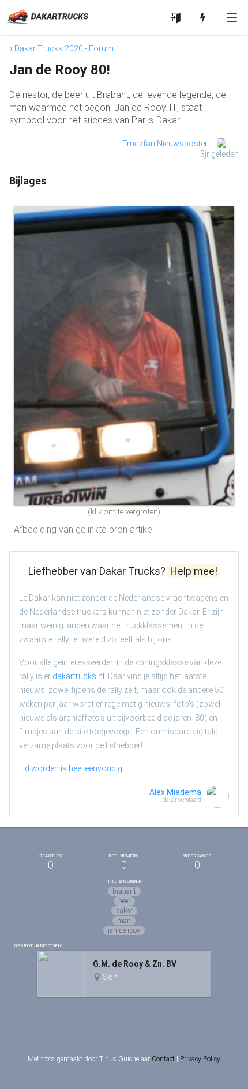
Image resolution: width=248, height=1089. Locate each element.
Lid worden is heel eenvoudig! (71, 768)
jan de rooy (124, 930)
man (124, 921)
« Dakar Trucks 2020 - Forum (61, 48)
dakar (124, 911)
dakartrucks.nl (78, 676)
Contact (163, 1059)
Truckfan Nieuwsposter (165, 143)
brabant (124, 891)
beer (124, 901)
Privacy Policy (200, 1059)
